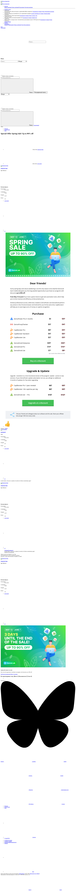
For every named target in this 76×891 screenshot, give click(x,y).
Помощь (6, 843)
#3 (4, 548)
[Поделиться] (18, 215)
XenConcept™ (21, 873)
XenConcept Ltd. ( (33, 873)
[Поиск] (60, 41)
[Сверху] (18, 857)
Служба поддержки (8, 840)
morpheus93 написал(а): (8, 550)
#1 (4, 231)
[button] (6, 10)
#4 (4, 623)
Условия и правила (8, 841)
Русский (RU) (7, 838)
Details (38, 873)
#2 (4, 478)
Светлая (34, 837)
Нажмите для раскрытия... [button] (9, 552)
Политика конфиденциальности (10, 842)
